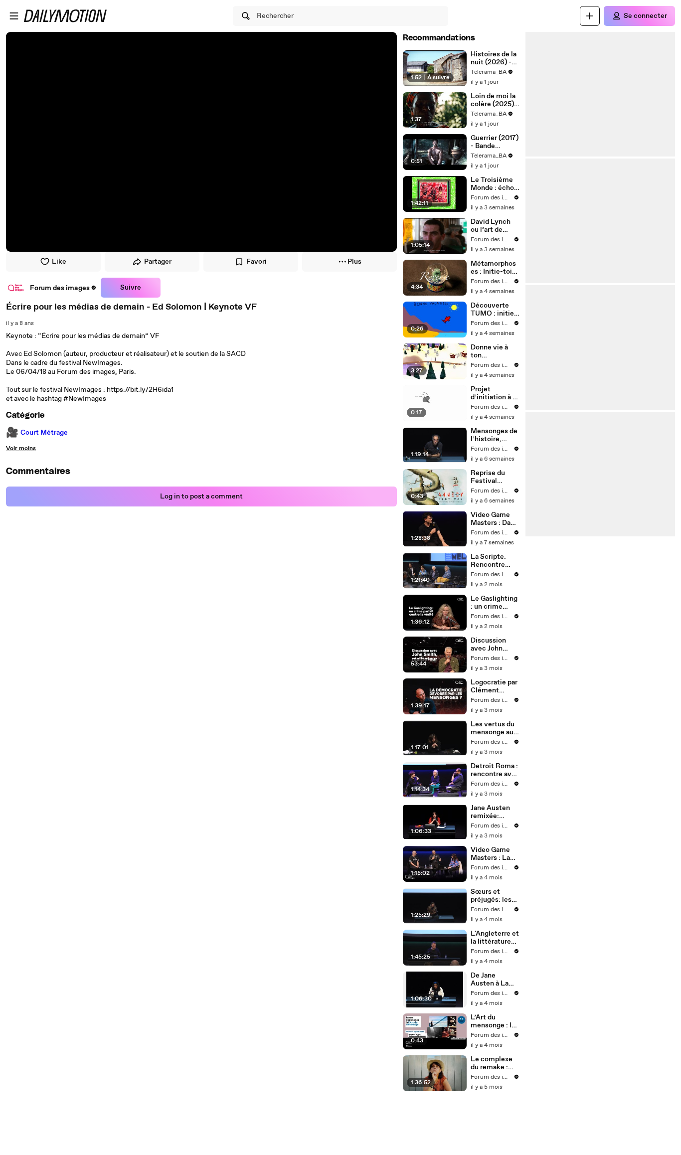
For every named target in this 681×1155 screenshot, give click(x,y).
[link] (51, 288)
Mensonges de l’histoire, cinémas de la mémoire (494, 435)
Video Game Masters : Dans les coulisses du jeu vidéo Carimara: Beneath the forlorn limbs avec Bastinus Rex (494, 519)
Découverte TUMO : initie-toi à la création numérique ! (494, 310)
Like (59, 261)
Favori (256, 261)
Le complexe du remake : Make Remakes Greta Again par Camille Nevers (491, 1063)
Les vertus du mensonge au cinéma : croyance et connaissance (492, 728)
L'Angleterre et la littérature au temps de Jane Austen (495, 938)
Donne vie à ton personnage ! (491, 351)
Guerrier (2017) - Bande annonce (494, 142)
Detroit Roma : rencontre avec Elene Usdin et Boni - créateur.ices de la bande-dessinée (495, 770)
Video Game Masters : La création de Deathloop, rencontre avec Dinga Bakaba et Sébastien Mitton (495, 854)
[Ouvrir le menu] (14, 16)
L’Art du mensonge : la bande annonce (495, 1021)
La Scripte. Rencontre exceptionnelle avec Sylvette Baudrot (495, 561)
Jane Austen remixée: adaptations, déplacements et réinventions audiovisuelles (494, 812)
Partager (157, 261)
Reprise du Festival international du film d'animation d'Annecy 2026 (495, 477)
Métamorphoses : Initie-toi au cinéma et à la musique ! (494, 268)
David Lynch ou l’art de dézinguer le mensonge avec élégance (494, 226)
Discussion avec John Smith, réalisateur (488, 645)
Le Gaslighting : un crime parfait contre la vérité (494, 603)
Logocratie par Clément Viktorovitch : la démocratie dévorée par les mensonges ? (495, 686)
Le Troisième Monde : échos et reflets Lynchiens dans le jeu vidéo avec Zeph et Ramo (494, 184)
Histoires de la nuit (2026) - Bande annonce (495, 58)
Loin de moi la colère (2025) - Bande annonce (495, 100)
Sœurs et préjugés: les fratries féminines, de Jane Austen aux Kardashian (494, 896)
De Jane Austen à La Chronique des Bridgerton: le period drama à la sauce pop (494, 980)
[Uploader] (590, 16)
